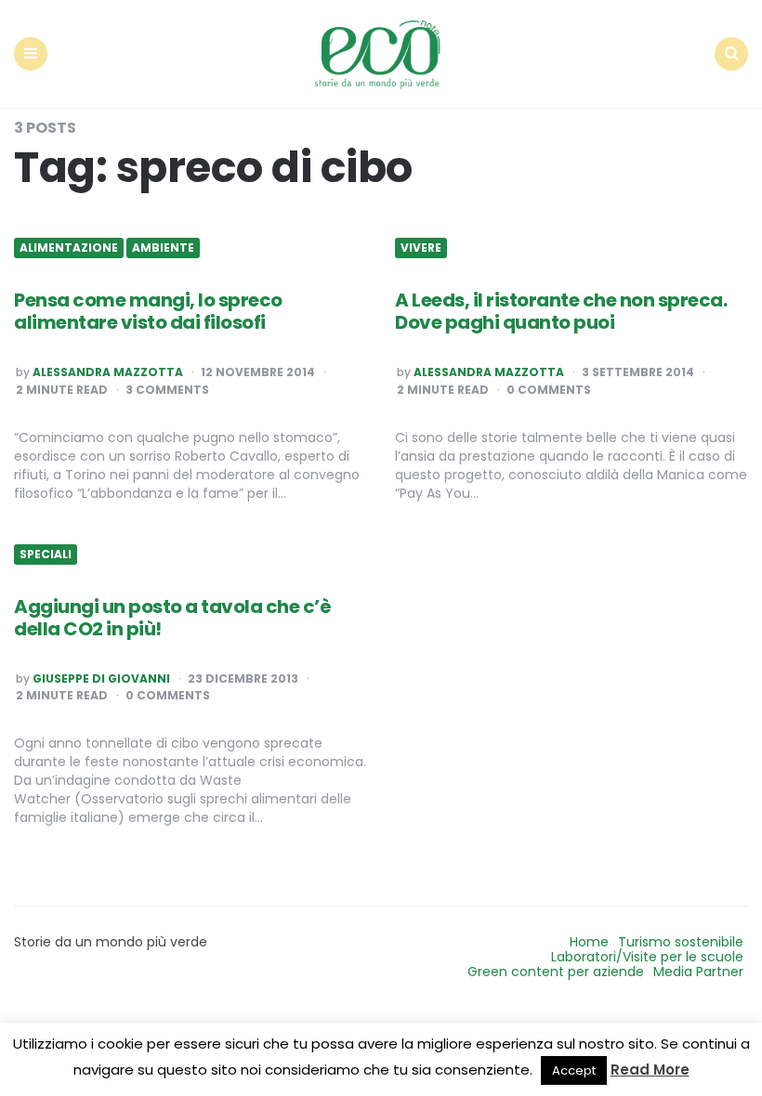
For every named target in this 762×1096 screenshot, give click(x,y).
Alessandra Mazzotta (108, 372)
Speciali (46, 554)
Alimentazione (69, 247)
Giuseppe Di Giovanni (101, 678)
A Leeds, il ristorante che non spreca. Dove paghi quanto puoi (561, 311)
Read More (650, 1069)
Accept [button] (574, 1070)
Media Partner (698, 971)
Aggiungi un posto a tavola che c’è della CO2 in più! (172, 618)
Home (589, 942)
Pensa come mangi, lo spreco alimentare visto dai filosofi (148, 311)
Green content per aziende (555, 971)
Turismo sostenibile (680, 942)
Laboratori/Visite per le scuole (647, 956)
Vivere (421, 247)
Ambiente (163, 247)
